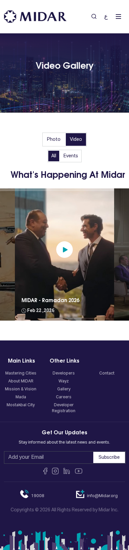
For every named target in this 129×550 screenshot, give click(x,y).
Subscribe (109, 457)
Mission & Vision (20, 389)
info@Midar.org (102, 496)
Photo (54, 139)
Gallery (63, 389)
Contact (106, 373)
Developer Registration (63, 408)
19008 (37, 496)
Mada (21, 397)
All (53, 156)
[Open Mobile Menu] (118, 16)
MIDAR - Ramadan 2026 (50, 300)
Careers (63, 397)
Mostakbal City (21, 405)
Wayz (64, 381)
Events (71, 156)
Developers (64, 373)
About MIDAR (20, 381)
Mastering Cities (20, 373)
